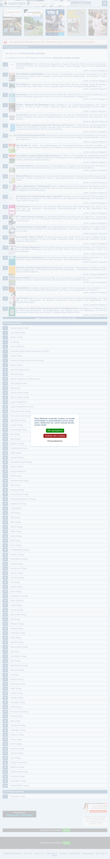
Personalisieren (55, 441)
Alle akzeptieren (55, 430)
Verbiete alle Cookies (55, 436)
